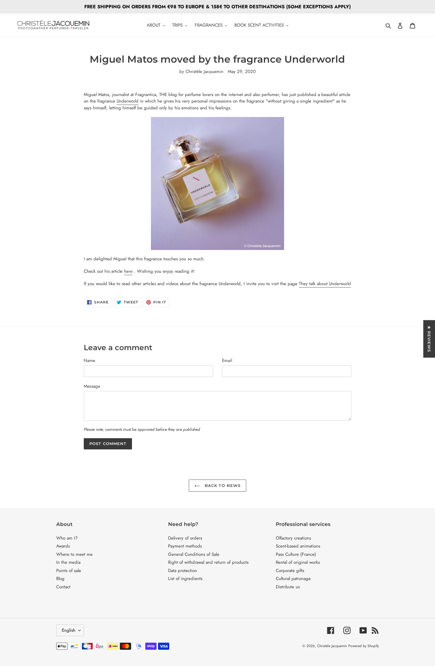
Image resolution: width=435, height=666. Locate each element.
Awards (63, 546)
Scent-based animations (298, 546)
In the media (68, 562)
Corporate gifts (290, 570)
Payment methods (185, 546)
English (68, 630)
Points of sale (68, 570)
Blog (60, 578)
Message (92, 386)
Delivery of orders (185, 538)
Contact (63, 587)
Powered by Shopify (363, 646)
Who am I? (67, 538)
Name (89, 360)
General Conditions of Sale (193, 554)
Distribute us (288, 587)
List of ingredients (185, 578)
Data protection (182, 570)
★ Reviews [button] (429, 339)
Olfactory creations (293, 538)
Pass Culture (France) (296, 554)
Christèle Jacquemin (332, 646)
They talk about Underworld (325, 283)
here (128, 271)
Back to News (222, 485)
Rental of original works (298, 562)
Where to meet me (74, 554)
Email (227, 360)
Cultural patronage (293, 578)
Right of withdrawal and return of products (208, 562)
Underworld (127, 101)
